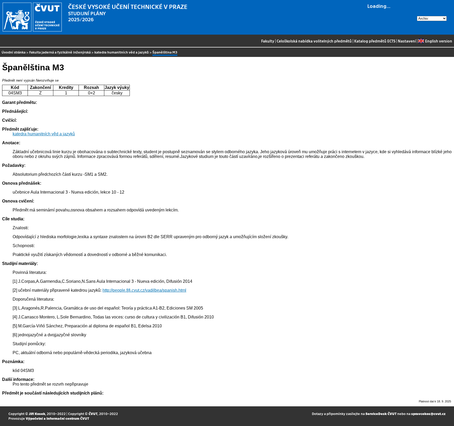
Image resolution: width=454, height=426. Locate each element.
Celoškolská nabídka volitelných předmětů (314, 41)
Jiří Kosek (37, 414)
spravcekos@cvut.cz (428, 414)
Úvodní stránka (13, 52)
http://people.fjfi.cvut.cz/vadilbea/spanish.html (144, 290)
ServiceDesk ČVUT (380, 414)
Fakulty (267, 41)
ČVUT (93, 414)
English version (438, 41)
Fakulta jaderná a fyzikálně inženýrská (60, 52)
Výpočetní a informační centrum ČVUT (57, 418)
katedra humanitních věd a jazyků (121, 52)
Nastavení (407, 41)
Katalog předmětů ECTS (374, 41)
